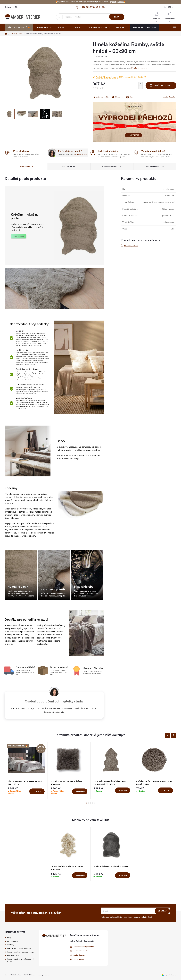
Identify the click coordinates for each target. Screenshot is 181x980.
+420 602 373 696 (81, 154)
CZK (169, 7)
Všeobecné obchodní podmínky (19, 948)
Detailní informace (138, 68)
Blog (16, 7)
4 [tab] (92, 803)
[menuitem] (19, 27)
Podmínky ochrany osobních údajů (20, 952)
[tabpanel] (26, 770)
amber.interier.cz (80, 959)
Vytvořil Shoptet (170, 975)
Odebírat (162, 911)
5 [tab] (95, 803)
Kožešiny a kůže (131, 245)
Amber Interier (79, 955)
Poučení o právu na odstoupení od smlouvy (20, 960)
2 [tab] (88, 803)
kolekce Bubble (18, 236)
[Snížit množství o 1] (140, 87)
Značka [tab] (69, 166)
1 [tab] (86, 803)
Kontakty (8, 7)
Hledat (117, 17)
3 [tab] (90, 803)
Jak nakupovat (12, 941)
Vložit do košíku (163, 85)
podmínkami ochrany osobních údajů (138, 917)
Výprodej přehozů (117, 2)
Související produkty (110, 166)
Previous (167, 735)
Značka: (169, 97)
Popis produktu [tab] (26, 166)
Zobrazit (37, 791)
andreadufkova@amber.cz (84, 946)
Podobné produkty (153, 166)
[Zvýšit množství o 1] (140, 84)
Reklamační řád (13, 956)
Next (173, 735)
